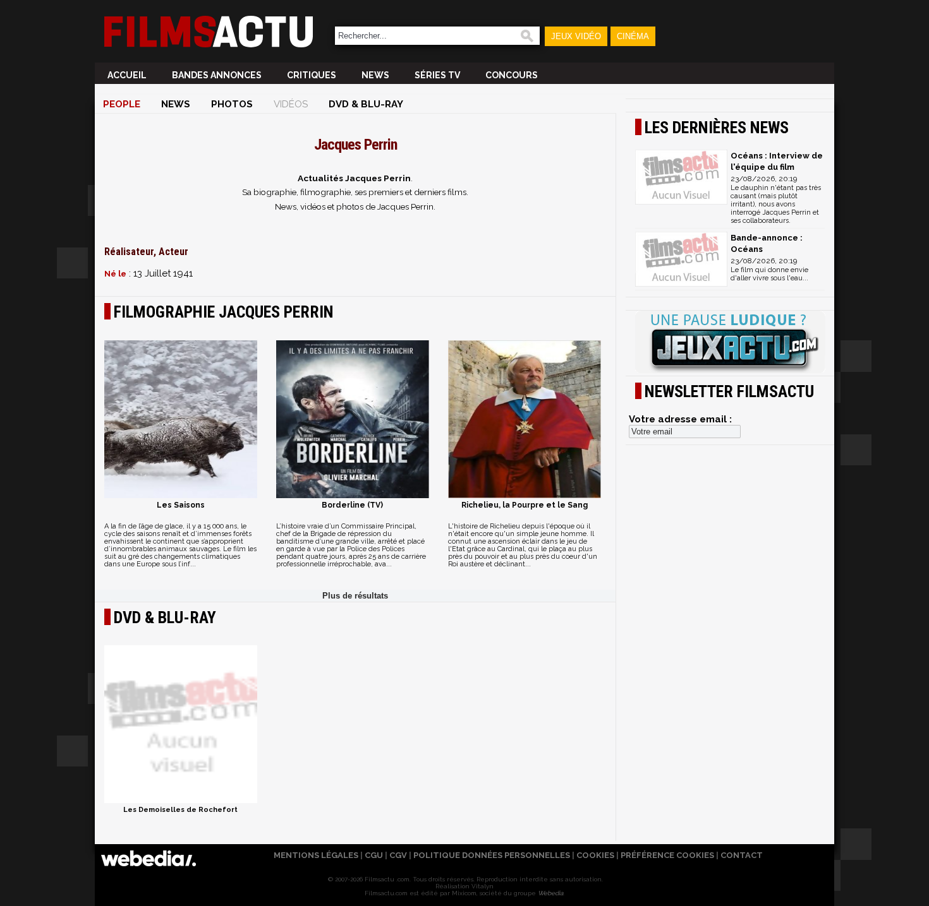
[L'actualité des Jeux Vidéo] (730, 343)
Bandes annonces (217, 75)
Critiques (311, 75)
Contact (741, 855)
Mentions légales (316, 855)
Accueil (127, 75)
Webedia (550, 893)
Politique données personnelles (491, 855)
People (121, 104)
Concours (511, 75)
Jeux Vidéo (576, 36)
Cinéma (633, 36)
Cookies (595, 855)
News (375, 75)
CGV (398, 855)
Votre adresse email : (680, 419)
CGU (374, 855)
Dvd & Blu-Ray (366, 104)
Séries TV (437, 75)
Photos (232, 104)
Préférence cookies (667, 855)
